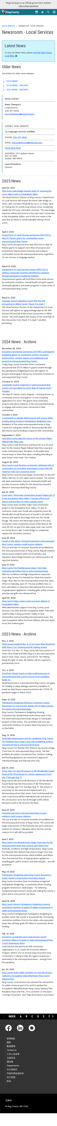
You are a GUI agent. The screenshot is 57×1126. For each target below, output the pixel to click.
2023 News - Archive (17, 89)
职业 (9, 1081)
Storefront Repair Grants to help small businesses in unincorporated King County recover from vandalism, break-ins (26, 676)
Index (12, 1016)
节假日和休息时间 (15, 1073)
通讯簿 (10, 1061)
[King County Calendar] (37, 12)
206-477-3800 (20, 137)
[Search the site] (48, 12)
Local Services (8, 26)
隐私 (9, 1042)
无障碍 (8, 1100)
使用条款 (11, 1038)
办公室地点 (12, 1069)
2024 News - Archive (17, 85)
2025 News (12, 81)
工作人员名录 (13, 1054)
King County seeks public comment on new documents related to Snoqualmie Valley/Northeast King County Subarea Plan (27, 975)
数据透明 (11, 1046)
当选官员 (11, 1058)
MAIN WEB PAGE (13, 148)
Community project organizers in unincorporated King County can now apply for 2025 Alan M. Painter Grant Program (26, 388)
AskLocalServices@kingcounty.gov (27, 142)
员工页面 (11, 1077)
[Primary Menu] (54, 12)
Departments (13, 1065)
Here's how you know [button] (28, 6)
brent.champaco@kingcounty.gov (19, 114)
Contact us (12, 1050)
